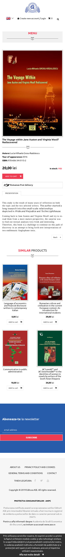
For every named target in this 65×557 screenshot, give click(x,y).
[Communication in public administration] (15, 348)
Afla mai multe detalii (29, 554)
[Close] (43, 554)
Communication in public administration (15, 370)
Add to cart (11, 176)
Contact (52, 473)
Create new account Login (33, 18)
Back (55, 237)
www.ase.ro (49, 524)
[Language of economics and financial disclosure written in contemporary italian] (15, 282)
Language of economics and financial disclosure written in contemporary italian (15, 306)
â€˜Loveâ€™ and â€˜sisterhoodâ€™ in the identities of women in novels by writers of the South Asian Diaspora (50, 374)
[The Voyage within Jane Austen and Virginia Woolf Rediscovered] (32, 93)
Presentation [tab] (11, 193)
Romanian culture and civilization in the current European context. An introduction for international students (50, 308)
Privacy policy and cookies (40, 467)
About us (15, 467)
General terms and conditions (25, 473)
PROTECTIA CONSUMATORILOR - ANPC (32, 500)
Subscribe (31, 437)
